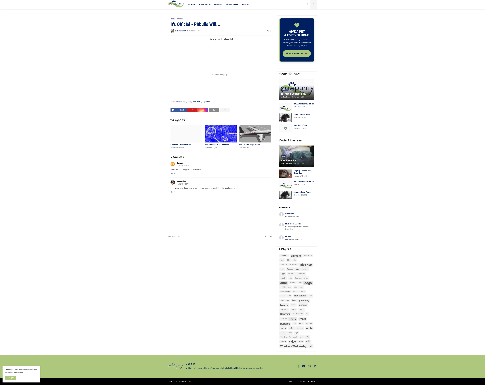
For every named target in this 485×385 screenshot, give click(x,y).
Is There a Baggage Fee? (293, 93)
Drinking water (286, 287)
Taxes (290, 333)
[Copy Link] (203, 110)
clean (283, 274)
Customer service (301, 278)
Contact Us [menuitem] (206, 5)
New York (285, 314)
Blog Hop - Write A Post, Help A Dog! (303, 172)
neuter (301, 309)
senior (300, 328)
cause (305, 269)
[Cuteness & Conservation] (186, 133)
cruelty (283, 278)
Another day (308, 255)
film (289, 295)
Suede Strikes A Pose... (302, 114)
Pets (194, 102)
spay (282, 333)
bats (282, 260)
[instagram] (309, 366)
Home (173, 19)
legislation (284, 309)
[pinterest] (315, 366)
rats (301, 323)
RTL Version (312, 381)
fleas (294, 300)
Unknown (180, 163)
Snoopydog (181, 181)
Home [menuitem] (193, 5)
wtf (310, 346)
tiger (296, 333)
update (283, 341)
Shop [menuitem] (246, 5)
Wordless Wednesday (293, 346)
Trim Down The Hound (289, 337)
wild (308, 341)
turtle (301, 337)
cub (290, 278)
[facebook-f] (298, 366)
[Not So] (255, 133)
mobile (293, 309)
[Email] (214, 110)
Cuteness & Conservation (181, 144)
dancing (292, 282)
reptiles (309, 323)
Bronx (290, 269)
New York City (298, 314)
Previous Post (174, 236)
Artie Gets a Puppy (301, 125)
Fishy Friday (285, 300)
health (284, 305)
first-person (300, 295)
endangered (285, 291)
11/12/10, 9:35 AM (183, 184)
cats (297, 269)
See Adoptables (297, 53)
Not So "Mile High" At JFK (249, 144)
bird (295, 260)
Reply (173, 174)
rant (294, 323)
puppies (285, 323)
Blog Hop (306, 264)
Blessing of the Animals (289, 264)
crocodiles (301, 274)
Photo (302, 318)
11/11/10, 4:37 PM (183, 166)
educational (298, 287)
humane (303, 305)
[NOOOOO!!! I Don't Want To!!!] (285, 107)
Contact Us (300, 381)
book (282, 269)
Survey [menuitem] (219, 5)
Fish (310, 295)
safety (291, 328)
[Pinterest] (192, 110)
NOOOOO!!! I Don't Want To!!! (304, 104)
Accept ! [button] (11, 378)
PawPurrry (186, 381)
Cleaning (291, 274)
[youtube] (304, 366)
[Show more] (225, 110)
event (295, 291)
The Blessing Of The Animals (217, 144)
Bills (288, 260)
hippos (293, 305)
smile (199, 102)
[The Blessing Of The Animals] (221, 133)
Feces (302, 291)
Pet (307, 314)
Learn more (18, 372)
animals (180, 19)
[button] (307, 4)
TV (203, 102)
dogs (189, 102)
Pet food (284, 318)
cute (184, 102)
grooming (304, 300)
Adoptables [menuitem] (233, 5)
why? (301, 341)
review (283, 328)
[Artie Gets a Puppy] (285, 128)
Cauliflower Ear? (289, 160)
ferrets (283, 295)
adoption (284, 255)
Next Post (268, 236)
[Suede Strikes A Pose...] (285, 117)
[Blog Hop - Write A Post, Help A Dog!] (285, 174)
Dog (300, 282)
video (207, 102)
